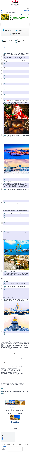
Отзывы (16, 444)
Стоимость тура (3, 48)
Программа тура (3, 47)
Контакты (12, 444)
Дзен (4, 435)
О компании (8, 444)
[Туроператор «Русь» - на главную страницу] (15, 1)
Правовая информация (26, 444)
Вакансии (20, 444)
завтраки (18, 42)
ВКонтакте (5, 437)
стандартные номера (7, 42)
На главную (3, 444)
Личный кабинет (27, 10)
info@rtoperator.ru (3, 446)
